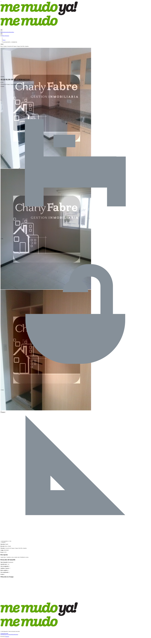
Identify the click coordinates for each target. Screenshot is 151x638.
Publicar (3, 35)
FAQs (6, 634)
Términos (2, 633)
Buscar (4, 39)
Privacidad (6, 633)
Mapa (13, 32)
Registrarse (7, 35)
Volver (2, 44)
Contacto (9, 634)
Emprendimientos (3, 32)
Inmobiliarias (9, 32)
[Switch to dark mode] (0, 35)
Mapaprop (7, 636)
